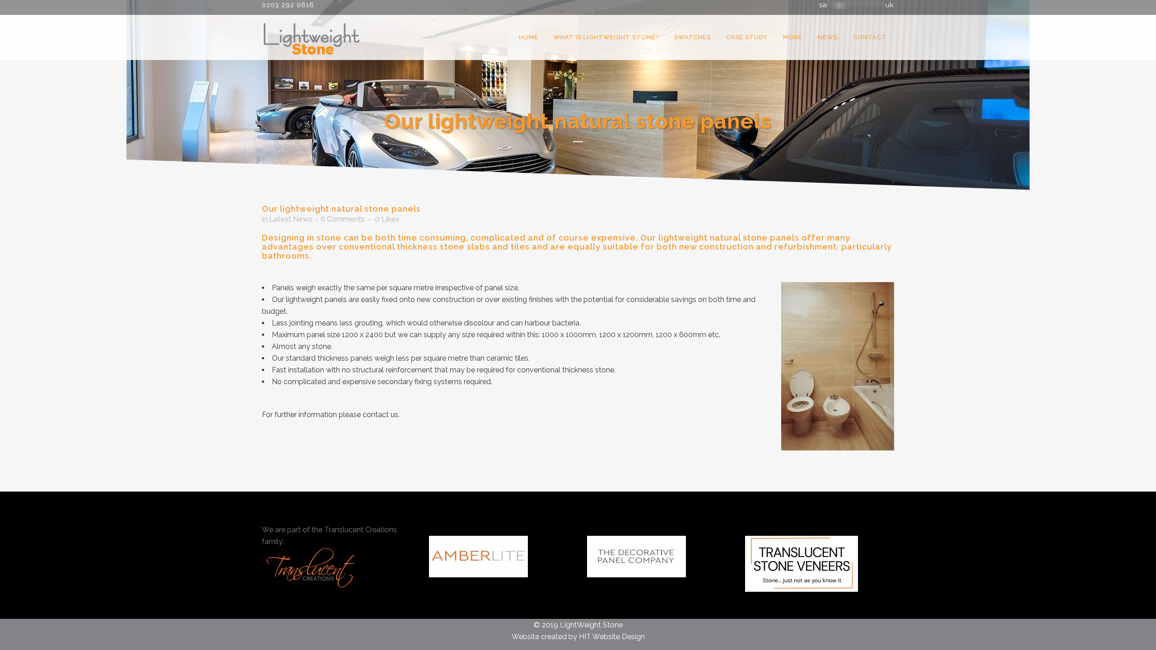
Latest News (290, 219)
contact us (380, 414)
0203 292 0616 (288, 5)
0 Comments (343, 219)
